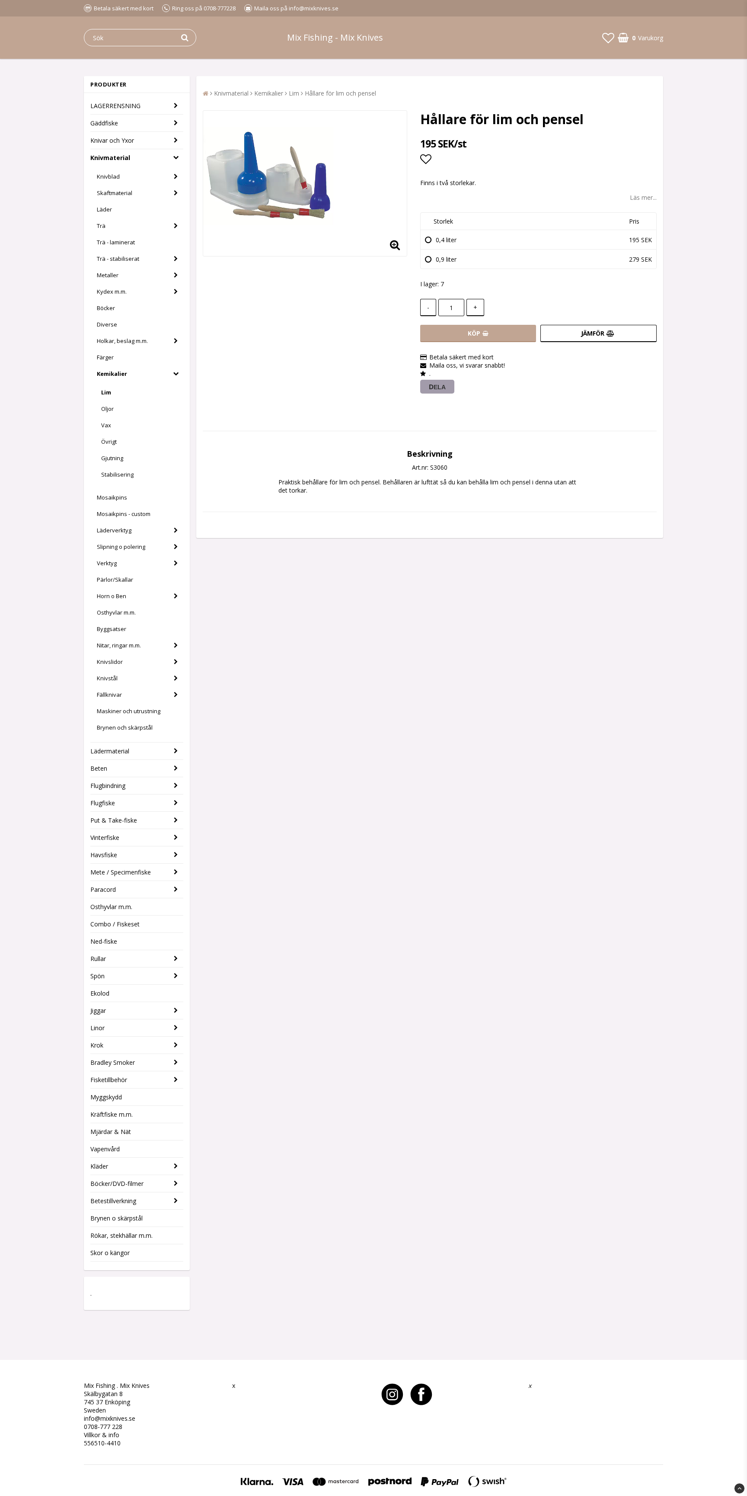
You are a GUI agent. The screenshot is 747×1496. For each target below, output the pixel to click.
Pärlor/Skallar (115, 579)
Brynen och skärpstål (125, 727)
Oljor (107, 409)
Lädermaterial (109, 751)
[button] (608, 37)
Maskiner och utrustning (128, 711)
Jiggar (98, 1010)
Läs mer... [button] (643, 197)
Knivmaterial (110, 158)
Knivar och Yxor (112, 140)
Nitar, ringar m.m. (119, 645)
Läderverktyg (114, 530)
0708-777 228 (103, 1426)
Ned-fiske (103, 941)
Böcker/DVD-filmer (117, 1183)
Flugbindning (107, 786)
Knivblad (108, 176)
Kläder (99, 1166)
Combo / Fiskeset (115, 924)
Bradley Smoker (112, 1062)
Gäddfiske (104, 123)
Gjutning (112, 458)
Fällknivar (109, 694)
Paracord (103, 889)
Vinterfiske (104, 837)
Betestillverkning (113, 1201)
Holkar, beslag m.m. (122, 341)
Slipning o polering (121, 547)
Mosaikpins (112, 497)
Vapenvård (105, 1149)
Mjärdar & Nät (110, 1132)
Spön (97, 976)
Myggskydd (106, 1097)
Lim (106, 392)
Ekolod (99, 993)
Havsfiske (103, 855)
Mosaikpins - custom (123, 514)
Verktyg (107, 563)
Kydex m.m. (112, 291)
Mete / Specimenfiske (120, 872)
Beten (98, 768)
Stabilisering (117, 474)
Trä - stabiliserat (118, 259)
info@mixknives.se (109, 1418)
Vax (106, 425)
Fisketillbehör (108, 1080)
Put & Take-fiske (113, 820)
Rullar (98, 959)
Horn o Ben (111, 596)
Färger (105, 357)
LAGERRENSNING (115, 106)
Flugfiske (102, 803)
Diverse (107, 324)
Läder (104, 209)
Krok (96, 1045)
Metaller (107, 275)
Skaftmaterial (114, 193)
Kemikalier (112, 374)
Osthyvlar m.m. (116, 612)
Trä (101, 226)
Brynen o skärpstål (116, 1218)
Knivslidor (110, 662)
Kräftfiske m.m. (111, 1114)
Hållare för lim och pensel (340, 93)
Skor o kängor (110, 1253)
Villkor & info (101, 1435)
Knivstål (107, 678)
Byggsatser (111, 629)
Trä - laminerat (116, 242)
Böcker (106, 308)
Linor (97, 1028)
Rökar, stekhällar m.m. (121, 1235)
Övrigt (109, 441)
